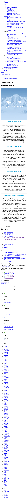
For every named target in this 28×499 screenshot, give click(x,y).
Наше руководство (12, 13)
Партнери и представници (11, 67)
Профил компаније (12, 7)
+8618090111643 (8, 236)
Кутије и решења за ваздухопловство (16, 41)
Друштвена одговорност (13, 14)
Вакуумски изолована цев (14, 17)
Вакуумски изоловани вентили (15, 23)
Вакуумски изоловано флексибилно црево (15, 254)
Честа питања (10, 57)
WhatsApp (3, 283)
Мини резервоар (11, 30)
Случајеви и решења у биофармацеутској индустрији (15, 48)
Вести (5, 63)
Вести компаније (11, 64)
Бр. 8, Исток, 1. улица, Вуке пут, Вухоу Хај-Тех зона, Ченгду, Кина (15, 238)
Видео (5, 70)
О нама (6, 6)
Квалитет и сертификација (14, 58)
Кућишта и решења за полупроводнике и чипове (14, 39)
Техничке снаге (11, 10)
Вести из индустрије (12, 65)
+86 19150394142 (8, 233)
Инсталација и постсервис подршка (16, 61)
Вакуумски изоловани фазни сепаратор (14, 258)
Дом (5, 4)
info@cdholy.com (8, 232)
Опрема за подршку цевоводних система (14, 259)
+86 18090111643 (8, 329)
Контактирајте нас (8, 68)
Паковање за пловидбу (13, 60)
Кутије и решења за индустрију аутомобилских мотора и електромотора (15, 44)
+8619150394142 (8, 234)
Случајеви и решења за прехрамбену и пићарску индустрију (17, 50)
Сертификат (10, 9)
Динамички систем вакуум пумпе (16, 21)
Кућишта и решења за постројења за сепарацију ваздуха (16, 33)
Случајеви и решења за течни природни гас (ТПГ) (14, 53)
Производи (7, 16)
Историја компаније (12, 11)
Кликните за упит (5, 266)
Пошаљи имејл (5, 282)
